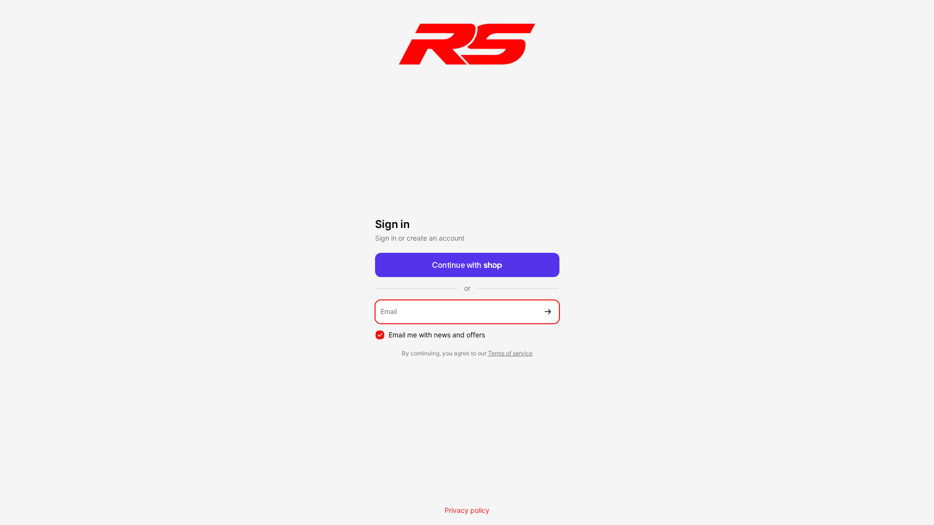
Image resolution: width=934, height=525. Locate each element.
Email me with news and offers (437, 335)
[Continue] (547, 311)
